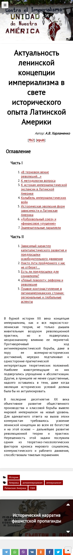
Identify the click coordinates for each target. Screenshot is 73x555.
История (13, 477)
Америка (14, 482)
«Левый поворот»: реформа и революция (42, 282)
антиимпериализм (32, 482)
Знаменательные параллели (41, 227)
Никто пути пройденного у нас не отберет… (43, 265)
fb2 (31, 140)
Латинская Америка (15, 488)
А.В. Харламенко (57, 133)
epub (40, 140)
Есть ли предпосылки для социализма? (40, 273)
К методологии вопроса (38, 180)
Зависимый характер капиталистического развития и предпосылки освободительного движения (44, 252)
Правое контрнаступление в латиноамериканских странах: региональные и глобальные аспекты (42, 295)
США (32, 488)
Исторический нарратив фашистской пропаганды (36, 518)
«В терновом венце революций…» (35, 174)
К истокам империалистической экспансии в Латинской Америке (44, 189)
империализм (53, 482)
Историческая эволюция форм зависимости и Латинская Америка (43, 210)
